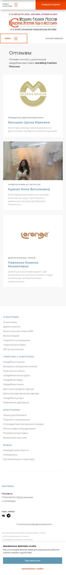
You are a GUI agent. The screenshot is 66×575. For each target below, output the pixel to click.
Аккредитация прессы (16, 450)
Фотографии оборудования (19, 428)
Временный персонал (15, 437)
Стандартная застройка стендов (23, 424)
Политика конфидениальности (34, 524)
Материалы (10, 454)
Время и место (11, 326)
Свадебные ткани (13, 384)
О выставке (10, 322)
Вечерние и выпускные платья (20, 366)
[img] (3, 515)
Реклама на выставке (15, 433)
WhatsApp (9, 501)
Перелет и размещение (16, 340)
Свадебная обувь (13, 380)
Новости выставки (14, 344)
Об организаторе (13, 349)
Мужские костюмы (14, 371)
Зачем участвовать (15, 415)
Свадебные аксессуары (16, 375)
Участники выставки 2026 (18, 331)
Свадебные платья (14, 362)
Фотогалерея (11, 335)
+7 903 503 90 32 (10, 497)
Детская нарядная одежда (18, 389)
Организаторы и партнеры (19, 459)
